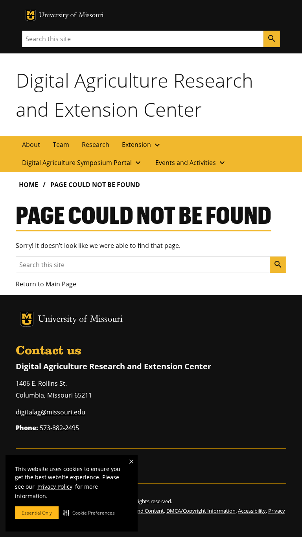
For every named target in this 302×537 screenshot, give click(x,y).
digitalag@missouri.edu (50, 412)
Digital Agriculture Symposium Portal (82, 162)
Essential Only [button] (37, 513)
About (31, 144)
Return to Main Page (46, 284)
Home (28, 184)
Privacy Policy (54, 486)
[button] (89, 512)
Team (61, 144)
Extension (142, 145)
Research (95, 144)
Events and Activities (191, 162)
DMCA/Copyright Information (201, 510)
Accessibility (252, 510)
